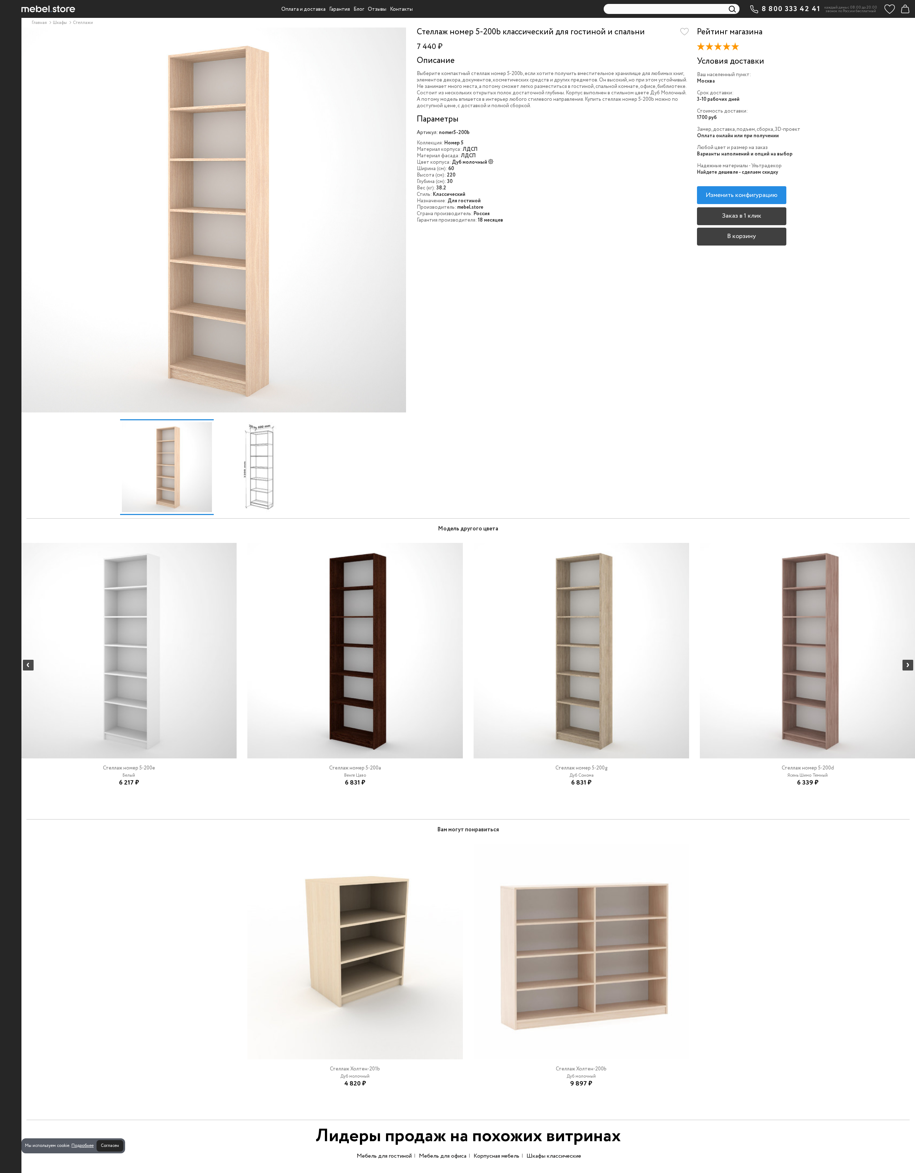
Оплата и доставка (303, 9)
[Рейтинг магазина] (720, 47)
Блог (358, 9)
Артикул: (427, 132)
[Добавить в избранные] (684, 32)
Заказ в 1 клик (741, 216)
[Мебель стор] (48, 9)
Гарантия (339, 9)
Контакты (401, 9)
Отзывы (377, 9)
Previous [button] (28, 665)
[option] (213, 220)
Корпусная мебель (496, 1156)
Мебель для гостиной (384, 1156)
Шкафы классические (553, 1156)
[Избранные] (889, 9)
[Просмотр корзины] (905, 9)
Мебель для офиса (442, 1156)
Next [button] (907, 665)
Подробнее (82, 1146)
